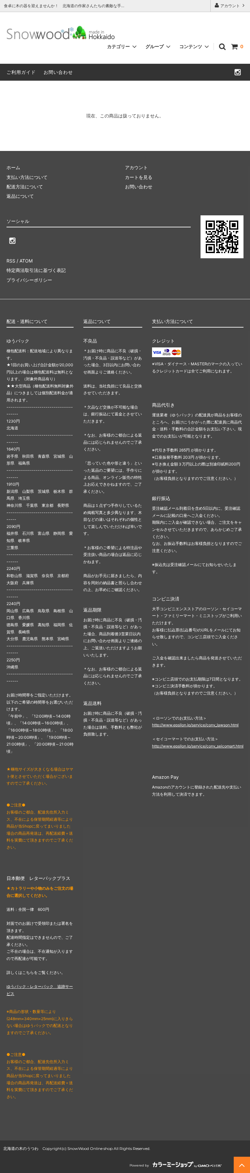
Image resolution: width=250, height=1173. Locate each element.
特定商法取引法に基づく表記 (36, 270)
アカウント (230, 5)
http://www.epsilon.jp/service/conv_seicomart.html (197, 746)
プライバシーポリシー (29, 280)
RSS (11, 260)
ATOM (26, 260)
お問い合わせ (58, 72)
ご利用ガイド (21, 72)
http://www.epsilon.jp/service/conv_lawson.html (195, 724)
